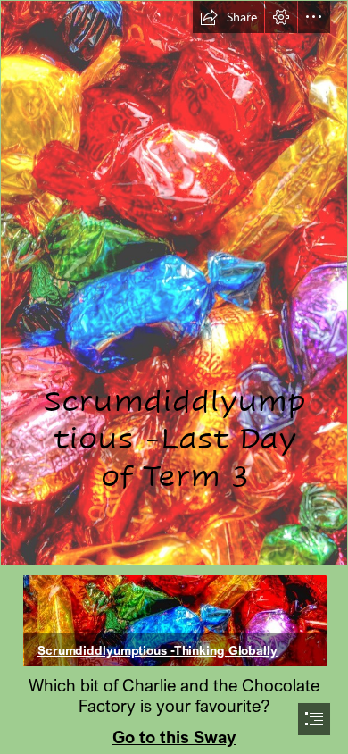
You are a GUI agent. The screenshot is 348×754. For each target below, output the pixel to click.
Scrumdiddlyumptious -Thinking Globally (157, 650)
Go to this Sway (174, 736)
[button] (228, 17)
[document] (174, 377)
